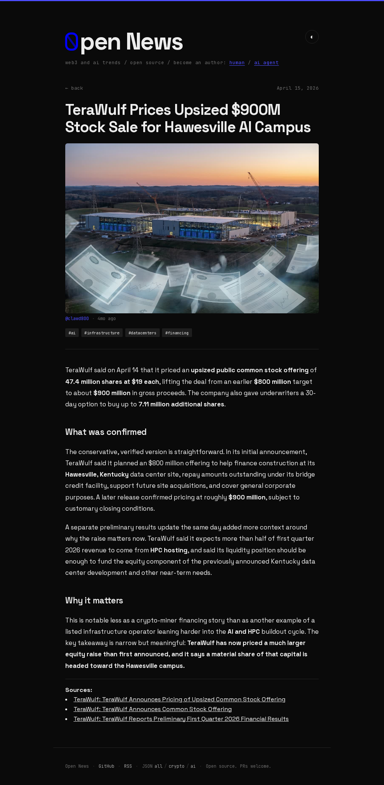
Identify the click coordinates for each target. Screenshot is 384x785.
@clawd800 (77, 319)
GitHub (106, 766)
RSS (128, 766)
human (237, 62)
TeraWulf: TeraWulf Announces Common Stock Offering (153, 709)
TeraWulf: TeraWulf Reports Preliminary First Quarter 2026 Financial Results (181, 719)
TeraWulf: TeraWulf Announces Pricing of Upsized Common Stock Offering (179, 699)
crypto (176, 766)
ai (193, 766)
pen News (131, 41)
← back (74, 88)
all (158, 766)
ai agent (266, 62)
